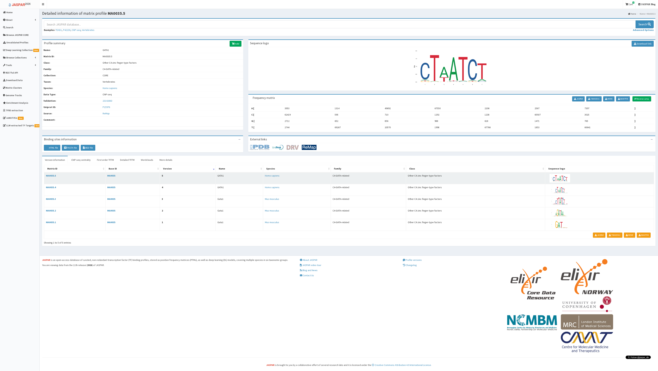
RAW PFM (624, 99)
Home (633, 14)
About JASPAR (309, 259)
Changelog (411, 265)
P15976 (107, 107)
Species (270, 168)
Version (167, 168)
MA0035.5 (51, 175)
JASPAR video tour (311, 265)
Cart (631, 4)
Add (237, 43)
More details (166, 159)
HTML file (53, 147)
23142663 (107, 100)
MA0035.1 (51, 222)
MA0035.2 (51, 210)
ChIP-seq (76, 30)
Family (337, 168)
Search (643, 24)
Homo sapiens (110, 88)
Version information (55, 159)
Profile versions (413, 259)
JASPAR (579, 99)
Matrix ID (52, 168)
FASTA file (71, 147)
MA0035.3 (51, 198)
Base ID (113, 168)
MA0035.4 (51, 187)
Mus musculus (272, 198)
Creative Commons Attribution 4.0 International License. (402, 365)
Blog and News (310, 270)
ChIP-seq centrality (81, 159)
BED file (89, 147)
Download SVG (643, 43)
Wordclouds (147, 159)
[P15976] (261, 147)
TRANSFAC (595, 99)
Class (412, 168)
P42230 (66, 30)
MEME (610, 99)
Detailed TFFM (127, 159)
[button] (43, 4)
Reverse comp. (642, 99)
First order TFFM (105, 159)
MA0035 (111, 175)
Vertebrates (88, 30)
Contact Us (308, 275)
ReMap (106, 113)
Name (222, 168)
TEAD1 (59, 30)
